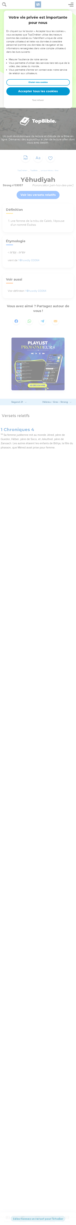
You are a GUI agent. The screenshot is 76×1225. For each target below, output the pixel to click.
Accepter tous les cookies (38, 91)
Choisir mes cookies (38, 82)
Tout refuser (38, 100)
